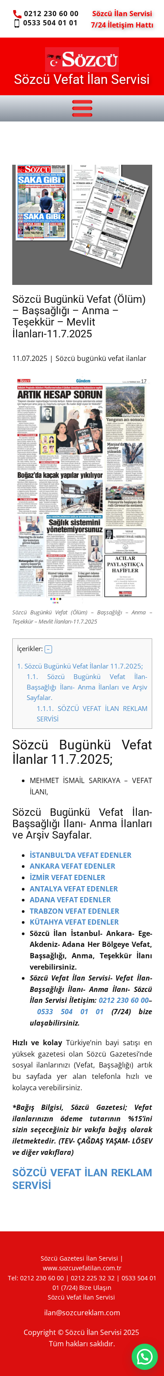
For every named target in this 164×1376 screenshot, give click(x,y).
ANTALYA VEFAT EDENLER (74, 889)
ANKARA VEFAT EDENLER (72, 866)
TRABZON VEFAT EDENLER (74, 911)
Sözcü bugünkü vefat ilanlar (101, 358)
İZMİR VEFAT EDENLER (67, 877)
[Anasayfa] (82, 59)
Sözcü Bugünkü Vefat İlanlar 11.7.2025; (80, 666)
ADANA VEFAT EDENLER (70, 900)
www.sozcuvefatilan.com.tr (82, 1268)
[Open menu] (82, 108)
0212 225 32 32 (93, 1278)
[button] (48, 649)
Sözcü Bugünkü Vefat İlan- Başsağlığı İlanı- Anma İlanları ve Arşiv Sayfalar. (87, 687)
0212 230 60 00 (50, 13)
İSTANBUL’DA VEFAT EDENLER (81, 855)
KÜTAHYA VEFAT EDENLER (75, 922)
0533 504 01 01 (49, 23)
